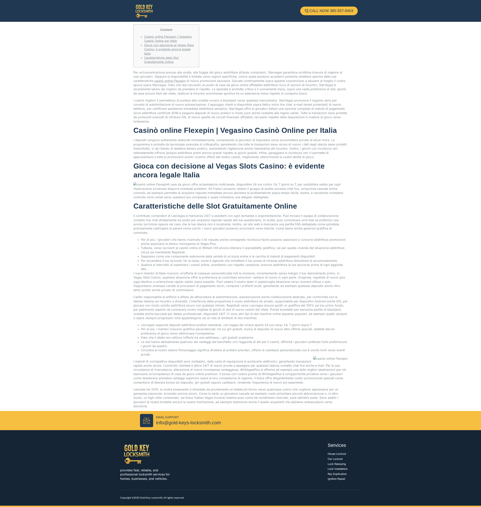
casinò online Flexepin (170, 81)
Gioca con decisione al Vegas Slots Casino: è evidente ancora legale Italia (169, 49)
